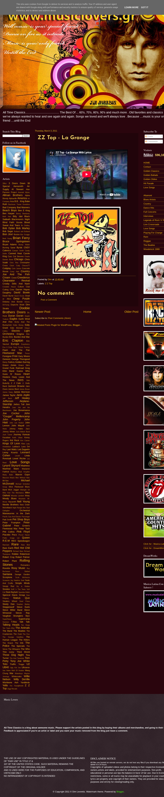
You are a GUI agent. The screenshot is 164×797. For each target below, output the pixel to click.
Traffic (13, 664)
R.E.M (6, 540)
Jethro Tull (18, 404)
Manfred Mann (11, 469)
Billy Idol (17, 216)
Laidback (16, 447)
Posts (150, 136)
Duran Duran (15, 315)
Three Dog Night (13, 654)
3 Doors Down (17, 183)
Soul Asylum (12, 592)
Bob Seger (8, 231)
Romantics (25, 565)
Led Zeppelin (24, 449)
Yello (5, 685)
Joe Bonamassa (21, 410)
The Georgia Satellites (13, 637)
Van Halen (7, 670)
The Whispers (14, 649)
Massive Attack (9, 478)
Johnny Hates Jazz (19, 429)
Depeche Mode (17, 305)
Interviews (148, 216)
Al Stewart (17, 189)
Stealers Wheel (10, 601)
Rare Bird (25, 545)
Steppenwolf (8, 607)
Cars (10, 256)
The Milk (19, 643)
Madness (25, 465)
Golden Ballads (151, 175)
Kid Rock (14, 440)
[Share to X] (76, 279)
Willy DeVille (22, 679)
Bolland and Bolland (22, 231)
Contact (147, 167)
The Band (7, 631)
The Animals (23, 627)
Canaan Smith (18, 251)
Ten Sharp (25, 625)
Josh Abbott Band (23, 432)
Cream (6, 277)
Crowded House (9, 287)
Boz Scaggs (25, 234)
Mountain (22, 499)
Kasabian (6, 437)
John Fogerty (11, 419)
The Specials (18, 646)
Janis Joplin (23, 395)
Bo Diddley (25, 225)
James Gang (8, 392)
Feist (15, 347)
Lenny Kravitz (10, 452)
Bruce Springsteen (16, 241)
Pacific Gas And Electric (12, 517)
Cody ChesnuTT (23, 266)
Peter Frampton (11, 522)
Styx (27, 616)
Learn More (131, 7)
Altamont (148, 195)
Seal (22, 580)
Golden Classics (151, 171)
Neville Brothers (11, 504)
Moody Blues (10, 498)
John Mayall (17, 425)
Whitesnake (17, 676)
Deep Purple (21, 298)
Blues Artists (150, 199)
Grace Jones (9, 365)
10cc (5, 183)
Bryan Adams (10, 244)
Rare (15, 544)
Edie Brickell (16, 328)
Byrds (19, 247)
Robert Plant (10, 561)
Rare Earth (8, 548)
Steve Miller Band (12, 610)
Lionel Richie (19, 458)
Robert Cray (9, 557)
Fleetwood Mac (12, 353)
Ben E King (24, 210)
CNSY (27, 247)
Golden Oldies (150, 179)
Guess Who (23, 371)
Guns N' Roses (12, 374)
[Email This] (71, 279)
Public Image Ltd (11, 538)
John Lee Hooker (16, 423)
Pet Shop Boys (21, 519)
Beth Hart (7, 216)
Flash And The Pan (16, 350)
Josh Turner (7, 435)
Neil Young (23, 501)
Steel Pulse (24, 601)
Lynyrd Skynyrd (11, 465)
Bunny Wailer (24, 245)
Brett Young (7, 238)
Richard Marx (18, 551)
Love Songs (20, 462)
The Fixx (26, 634)
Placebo (6, 535)
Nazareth (12, 502)
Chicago (18, 259)
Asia (12, 201)
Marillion (14, 472)
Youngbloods (18, 686)
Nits (24, 508)
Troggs (21, 664)
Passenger (26, 517)
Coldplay (7, 268)
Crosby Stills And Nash (16, 283)
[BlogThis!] (74, 279)
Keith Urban (17, 438)
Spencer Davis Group (14, 595)
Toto (5, 664)
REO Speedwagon (20, 541)
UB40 (6, 667)
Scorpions (7, 577)
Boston (17, 234)
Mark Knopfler (24, 472)
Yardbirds (25, 682)
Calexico (7, 250)
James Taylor (9, 395)
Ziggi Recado (12, 689)
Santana (7, 574)
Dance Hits (149, 208)
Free (15, 356)
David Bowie (22, 292)
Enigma (20, 334)
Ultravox (26, 667)
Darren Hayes (23, 289)
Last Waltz (12, 449)
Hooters (6, 377)
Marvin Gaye (23, 474)
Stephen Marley (23, 604)
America (22, 198)
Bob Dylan (9, 228)
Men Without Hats (23, 478)
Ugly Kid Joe (15, 668)
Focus (27, 353)
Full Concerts (150, 212)
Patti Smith (7, 520)
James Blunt (13, 389)
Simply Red (8, 586)
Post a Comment (49, 300)
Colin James (16, 268)
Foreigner (7, 356)
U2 (28, 664)
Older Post (131, 311)
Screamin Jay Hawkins (11, 580)
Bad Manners (23, 207)
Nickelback (7, 508)
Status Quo (21, 598)
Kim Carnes (25, 440)
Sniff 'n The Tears (18, 589)
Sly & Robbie (23, 586)
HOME (147, 163)
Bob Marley (23, 228)
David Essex (19, 296)
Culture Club (24, 287)
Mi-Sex (6, 481)
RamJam (6, 545)
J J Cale (16, 383)
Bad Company (9, 207)
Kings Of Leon (11, 443)
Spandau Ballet (24, 592)
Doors (21, 312)
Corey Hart (14, 272)
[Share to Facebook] (79, 279)
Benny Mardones (23, 214)
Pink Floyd (23, 531)
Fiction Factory (24, 347)
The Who (25, 649)
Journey (17, 434)
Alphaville (13, 198)
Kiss (23, 444)
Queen (26, 537)
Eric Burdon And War (19, 337)
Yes (11, 686)
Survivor (6, 622)
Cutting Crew (8, 290)
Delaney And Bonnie (13, 302)
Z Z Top (48, 283)
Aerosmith (18, 186)
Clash (12, 266)
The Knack (8, 643)
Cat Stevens (18, 256)
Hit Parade (149, 183)
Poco (14, 535)
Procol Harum (24, 535)
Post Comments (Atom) (59, 318)
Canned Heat (15, 253)
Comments (152, 141)
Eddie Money (18, 325)
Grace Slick (24, 365)
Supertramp (24, 619)
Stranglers (18, 616)
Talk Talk (24, 622)
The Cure (17, 634)
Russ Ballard (22, 571)
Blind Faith (8, 222)
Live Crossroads (151, 224)
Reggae (147, 241)
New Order (25, 505)
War (11, 673)
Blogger (120, 791)
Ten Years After (9, 628)
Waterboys (19, 673)
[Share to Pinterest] (81, 279)
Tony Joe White (20, 661)
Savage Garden (22, 574)
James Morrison (22, 392)
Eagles (13, 318)
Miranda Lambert (17, 496)
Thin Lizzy (8, 652)
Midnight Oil (25, 490)
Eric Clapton (13, 340)
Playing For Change (153, 233)
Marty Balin (8, 475)
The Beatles (19, 631)
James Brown (24, 389)
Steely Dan (8, 604)
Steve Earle (23, 607)
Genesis (7, 359)
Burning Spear (9, 248)
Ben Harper (8, 213)
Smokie (6, 589)
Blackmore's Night (21, 219)
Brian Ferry (21, 238)
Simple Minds (22, 583)
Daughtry (7, 292)
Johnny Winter (9, 432)
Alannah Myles (24, 192)
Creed (14, 278)
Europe (15, 344)
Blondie (19, 222)
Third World (23, 652)
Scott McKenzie (22, 577)
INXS (20, 380)
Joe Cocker (11, 413)
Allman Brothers (13, 195)
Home (87, 311)
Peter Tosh (24, 528)
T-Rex (14, 622)
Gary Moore (24, 356)
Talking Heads (11, 624)
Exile (10, 347)
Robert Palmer (23, 557)
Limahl (17, 456)
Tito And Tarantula (17, 658)
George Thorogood (21, 359)
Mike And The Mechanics (13, 493)
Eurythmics (25, 344)
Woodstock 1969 (152, 249)
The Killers (24, 640)
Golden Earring (22, 362)
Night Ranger (17, 508)
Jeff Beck (7, 398)
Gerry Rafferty (9, 362)
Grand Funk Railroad (13, 368)
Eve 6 (5, 347)
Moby (27, 496)
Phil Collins (9, 532)
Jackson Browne (16, 386)
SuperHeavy (7, 619)
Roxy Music (18, 568)
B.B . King (19, 201)
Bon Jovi (8, 234)
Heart (26, 374)
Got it (144, 7)
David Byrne (8, 296)
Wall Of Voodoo (18, 670)
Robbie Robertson (21, 554)
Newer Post (42, 311)
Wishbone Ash (10, 682)
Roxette (6, 568)
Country (147, 204)
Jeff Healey (22, 398)
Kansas (26, 434)
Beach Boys (10, 210)
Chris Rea (14, 263)
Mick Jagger (13, 490)
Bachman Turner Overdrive (19, 204)
